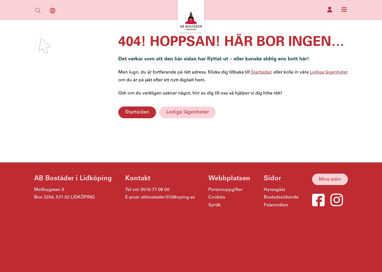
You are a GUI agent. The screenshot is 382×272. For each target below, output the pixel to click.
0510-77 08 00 (155, 190)
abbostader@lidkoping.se (168, 197)
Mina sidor (330, 179)
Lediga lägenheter (187, 112)
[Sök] (38, 12)
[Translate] (52, 12)
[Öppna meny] (344, 9)
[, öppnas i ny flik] (330, 9)
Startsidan (137, 112)
